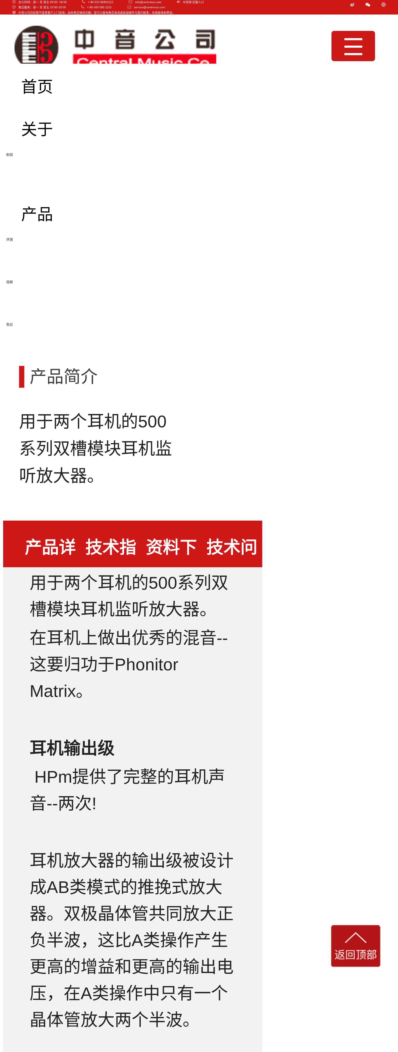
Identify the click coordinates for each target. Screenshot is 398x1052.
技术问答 (231, 552)
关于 (37, 129)
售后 (37, 342)
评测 (37, 257)
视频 (37, 299)
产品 (37, 214)
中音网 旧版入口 (193, 2)
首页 (37, 87)
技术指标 (110, 552)
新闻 (37, 172)
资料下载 (171, 552)
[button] (367, 5)
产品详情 (50, 552)
